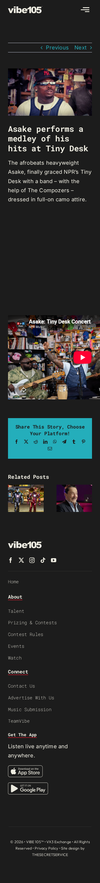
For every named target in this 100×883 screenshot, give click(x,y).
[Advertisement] (50, 260)
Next (80, 47)
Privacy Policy (46, 848)
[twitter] (21, 560)
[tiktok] (43, 560)
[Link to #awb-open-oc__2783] (85, 9)
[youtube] (53, 560)
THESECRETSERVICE (50, 854)
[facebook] (10, 560)
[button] (12, 498)
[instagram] (32, 560)
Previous (57, 47)
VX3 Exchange (58, 841)
